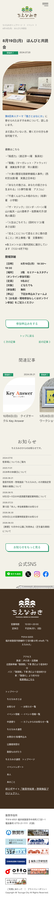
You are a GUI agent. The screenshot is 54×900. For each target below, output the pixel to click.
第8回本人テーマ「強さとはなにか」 (25, 116)
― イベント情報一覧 (30, 714)
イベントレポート (15, 767)
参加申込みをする (27, 323)
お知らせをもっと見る (27, 547)
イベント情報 (13, 714)
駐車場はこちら (27, 679)
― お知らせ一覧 (28, 706)
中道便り (11, 721)
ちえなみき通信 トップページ (20, 759)
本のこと (11, 782)
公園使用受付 (13, 744)
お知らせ (11, 706)
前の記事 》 (45, 341)
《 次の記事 (9, 341)
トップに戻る (27, 335)
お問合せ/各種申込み (17, 736)
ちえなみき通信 (14, 729)
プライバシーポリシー (37, 889)
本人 (9, 774)
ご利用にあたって (14, 889)
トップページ (11, 691)
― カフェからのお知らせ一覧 (35, 721)
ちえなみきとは (14, 699)
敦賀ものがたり (14, 751)
